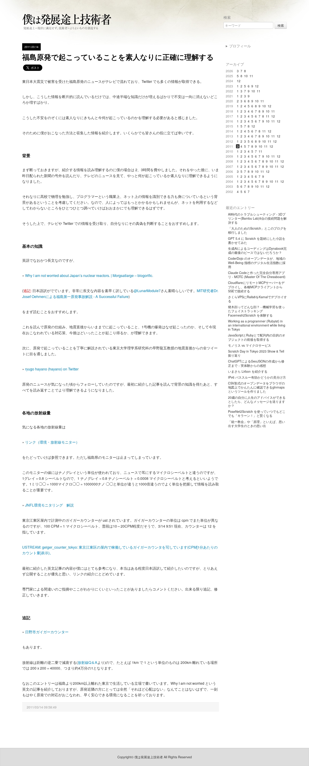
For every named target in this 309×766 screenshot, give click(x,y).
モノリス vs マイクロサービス (249, 345)
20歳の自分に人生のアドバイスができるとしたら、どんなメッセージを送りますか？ (256, 401)
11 (251, 76)
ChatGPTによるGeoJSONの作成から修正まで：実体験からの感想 (256, 363)
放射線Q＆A (87, 662)
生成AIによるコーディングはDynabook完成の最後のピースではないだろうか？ (257, 250)
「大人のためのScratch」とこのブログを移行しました (257, 230)
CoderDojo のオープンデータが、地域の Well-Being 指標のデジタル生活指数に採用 (256, 262)
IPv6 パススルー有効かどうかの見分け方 (257, 377)
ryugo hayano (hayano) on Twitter (51, 369)
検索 (281, 25)
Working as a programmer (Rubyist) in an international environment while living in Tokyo (256, 325)
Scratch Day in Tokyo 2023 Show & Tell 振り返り (256, 353)
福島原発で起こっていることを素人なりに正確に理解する (118, 57)
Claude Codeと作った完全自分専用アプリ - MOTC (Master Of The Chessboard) (256, 275)
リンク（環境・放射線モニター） (52, 442)
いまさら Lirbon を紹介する (247, 371)
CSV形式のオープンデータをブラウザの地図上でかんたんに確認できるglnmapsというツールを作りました (256, 387)
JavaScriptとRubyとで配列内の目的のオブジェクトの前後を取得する (256, 337)
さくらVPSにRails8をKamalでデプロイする (257, 299)
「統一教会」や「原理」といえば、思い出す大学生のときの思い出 (256, 424)
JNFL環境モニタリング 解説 (49, 505)
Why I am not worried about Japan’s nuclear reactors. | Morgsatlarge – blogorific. (89, 275)
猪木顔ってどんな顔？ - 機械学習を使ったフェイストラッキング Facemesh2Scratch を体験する (256, 311)
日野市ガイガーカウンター (47, 631)
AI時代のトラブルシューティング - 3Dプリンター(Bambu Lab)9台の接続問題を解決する (257, 218)
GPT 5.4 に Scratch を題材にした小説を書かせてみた (256, 240)
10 (246, 76)
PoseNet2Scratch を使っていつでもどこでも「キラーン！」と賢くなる (256, 413)
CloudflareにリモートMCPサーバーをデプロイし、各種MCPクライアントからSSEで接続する (256, 287)
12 (238, 81)
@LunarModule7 (147, 290)
